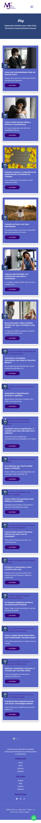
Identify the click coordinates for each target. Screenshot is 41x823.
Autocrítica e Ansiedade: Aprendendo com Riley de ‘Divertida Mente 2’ (20, 360)
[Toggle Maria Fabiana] (34, 818)
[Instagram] (20, 798)
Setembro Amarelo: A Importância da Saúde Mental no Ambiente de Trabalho (20, 174)
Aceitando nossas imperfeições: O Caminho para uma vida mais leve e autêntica (20, 431)
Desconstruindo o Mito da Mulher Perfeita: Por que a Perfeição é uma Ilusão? (20, 325)
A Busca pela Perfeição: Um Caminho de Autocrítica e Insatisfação (16, 276)
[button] (31, 6)
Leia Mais (12, 85)
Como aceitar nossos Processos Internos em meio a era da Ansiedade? (18, 534)
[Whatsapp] (24, 798)
